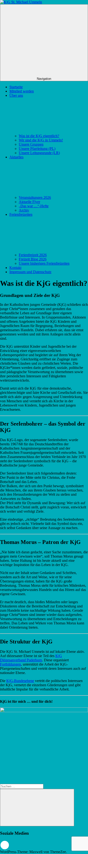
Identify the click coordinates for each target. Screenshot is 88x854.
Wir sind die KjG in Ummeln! (41, 140)
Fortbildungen (10, 664)
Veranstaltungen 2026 (35, 198)
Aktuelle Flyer (29, 202)
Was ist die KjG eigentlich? (39, 136)
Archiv (24, 210)
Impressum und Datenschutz (30, 272)
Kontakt (15, 268)
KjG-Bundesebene (20, 681)
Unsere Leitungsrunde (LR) (39, 153)
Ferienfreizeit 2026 (33, 255)
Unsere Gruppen (31, 144)
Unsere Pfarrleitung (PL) (37, 149)
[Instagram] (4, 845)
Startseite (16, 87)
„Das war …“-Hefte (34, 206)
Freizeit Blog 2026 (32, 259)
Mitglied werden (21, 91)
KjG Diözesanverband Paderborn (31, 658)
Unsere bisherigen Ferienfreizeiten (44, 263)
